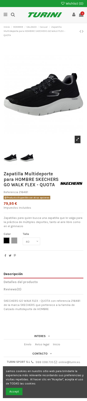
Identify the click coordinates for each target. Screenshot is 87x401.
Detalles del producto (21, 282)
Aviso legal (42, 344)
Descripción (13, 274)
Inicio (56, 344)
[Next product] (82, 31)
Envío (27, 344)
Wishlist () (74, 3)
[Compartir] (5, 255)
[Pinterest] (15, 255)
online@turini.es (69, 362)
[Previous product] (81, 31)
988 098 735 (44, 362)
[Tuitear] (10, 255)
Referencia (11, 192)
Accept (14, 391)
